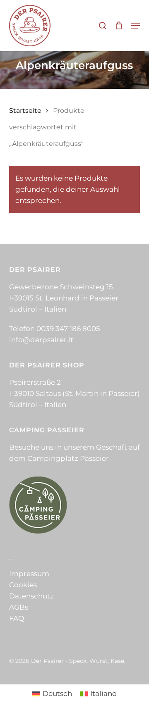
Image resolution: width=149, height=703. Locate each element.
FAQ (16, 618)
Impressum (29, 574)
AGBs (18, 607)
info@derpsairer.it (41, 340)
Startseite (25, 110)
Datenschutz (31, 596)
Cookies (23, 585)
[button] (135, 25)
